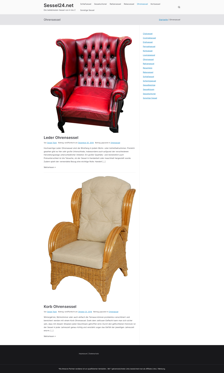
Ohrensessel (142, 4)
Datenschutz (94, 354)
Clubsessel (148, 33)
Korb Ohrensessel (60, 306)
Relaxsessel (129, 4)
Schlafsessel (85, 4)
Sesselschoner (100, 4)
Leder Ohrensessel (61, 137)
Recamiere (147, 68)
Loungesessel (149, 55)
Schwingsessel (149, 81)
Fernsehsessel (149, 46)
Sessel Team (52, 143)
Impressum (83, 354)
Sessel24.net (59, 5)
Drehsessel (148, 42)
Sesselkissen (148, 89)
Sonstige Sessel (87, 10)
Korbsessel (155, 4)
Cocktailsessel (149, 38)
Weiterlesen (49, 167)
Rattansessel (115, 4)
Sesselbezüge (149, 85)
